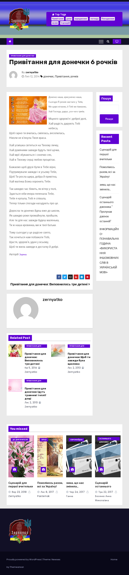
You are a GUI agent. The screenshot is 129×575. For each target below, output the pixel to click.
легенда (94, 18)
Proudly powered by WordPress (24, 559)
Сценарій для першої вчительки (108, 154)
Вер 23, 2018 (19, 492)
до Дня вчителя (20, 439)
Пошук (106, 98)
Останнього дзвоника (105, 438)
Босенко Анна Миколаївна (103, 498)
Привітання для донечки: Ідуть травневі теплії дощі (35, 393)
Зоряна (23, 254)
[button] (109, 41)
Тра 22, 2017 (105, 492)
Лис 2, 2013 (74, 367)
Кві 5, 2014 (31, 367)
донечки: (48, 76)
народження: (81, 18)
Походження (108, 18)
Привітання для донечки (22, 56)
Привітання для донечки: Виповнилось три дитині (49, 284)
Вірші (44, 439)
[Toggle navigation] (101, 41)
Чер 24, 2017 (77, 492)
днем (69, 18)
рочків (74, 76)
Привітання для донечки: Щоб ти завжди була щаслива (79, 358)
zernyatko (32, 72)
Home (114, 559)
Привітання (57, 18)
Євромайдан (76, 439)
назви (55, 22)
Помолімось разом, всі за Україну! (107, 172)
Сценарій (65, 22)
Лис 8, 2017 (47, 492)
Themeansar (17, 567)
